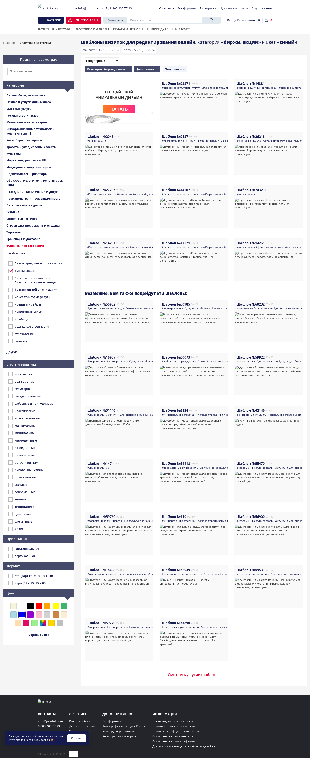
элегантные (23, 521)
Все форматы (112, 721)
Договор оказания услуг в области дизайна (183, 746)
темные (20, 499)
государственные (28, 396)
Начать (119, 109)
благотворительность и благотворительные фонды (35, 280)
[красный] (39, 606)
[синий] (22, 614)
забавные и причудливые (34, 404)
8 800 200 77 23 (49, 726)
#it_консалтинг (190, 141)
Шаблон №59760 (101, 517)
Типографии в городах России (124, 726)
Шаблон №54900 (251, 517)
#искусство (300, 574)
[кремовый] (64, 614)
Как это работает (81, 721)
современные (25, 492)
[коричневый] (56, 614)
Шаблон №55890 (176, 623)
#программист (171, 141)
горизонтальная (27, 549)
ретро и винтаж (26, 462)
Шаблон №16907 (101, 357)
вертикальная (25, 556)
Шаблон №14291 (101, 243)
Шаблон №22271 (176, 83)
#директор (273, 141)
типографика (24, 507)
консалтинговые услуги (32, 297)
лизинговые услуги (29, 312)
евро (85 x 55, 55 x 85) (139, 50)
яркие (19, 529)
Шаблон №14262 (176, 190)
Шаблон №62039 (176, 570)
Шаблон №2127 (175, 137)
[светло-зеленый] (34, 623)
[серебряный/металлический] (60, 623)
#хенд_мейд (208, 627)
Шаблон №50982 (101, 304)
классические (25, 411)
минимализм (24, 433)
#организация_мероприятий (226, 521)
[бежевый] (13, 606)
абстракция (23, 374)
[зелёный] (64, 606)
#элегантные (245, 308)
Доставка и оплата (82, 726)
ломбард (21, 319)
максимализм (25, 426)
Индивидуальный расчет (168, 29)
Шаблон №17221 (176, 243)
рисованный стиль (29, 470)
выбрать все (16, 253)
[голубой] (13, 614)
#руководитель (289, 141)
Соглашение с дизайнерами (172, 736)
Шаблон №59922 (251, 357)
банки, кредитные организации (38, 263)
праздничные (25, 448)
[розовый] (39, 614)
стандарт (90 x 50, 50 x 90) (100, 50)
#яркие (201, 361)
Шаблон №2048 (100, 137)
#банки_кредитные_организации (257, 87)
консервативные (27, 418)
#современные (263, 308)
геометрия (23, 389)
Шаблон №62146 (251, 410)
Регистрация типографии (121, 736)
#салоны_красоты (148, 308)
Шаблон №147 (99, 464)
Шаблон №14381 (251, 83)
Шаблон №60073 (176, 357)
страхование (24, 334)
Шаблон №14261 (251, 243)
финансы (21, 341)
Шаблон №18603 (101, 570)
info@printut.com (50, 721)
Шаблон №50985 (176, 304)
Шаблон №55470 (251, 464)
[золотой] (51, 623)
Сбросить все (38, 635)
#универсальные (98, 308)
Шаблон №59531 (251, 570)
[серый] (47, 614)
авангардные (24, 381)
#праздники (215, 414)
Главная (9, 43)
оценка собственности (32, 326)
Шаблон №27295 (101, 190)
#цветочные (170, 627)
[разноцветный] (43, 623)
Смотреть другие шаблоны (194, 674)
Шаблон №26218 (251, 137)
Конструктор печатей (118, 731)
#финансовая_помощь (270, 247)
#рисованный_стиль (220, 361)
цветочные (23, 514)
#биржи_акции (288, 87)
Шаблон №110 (174, 517)
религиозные (25, 455)
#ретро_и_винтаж (296, 414)
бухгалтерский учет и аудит (36, 290)
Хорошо (76, 738)
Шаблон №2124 (175, 410)
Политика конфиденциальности (175, 731)
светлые (21, 485)
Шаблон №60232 (251, 304)
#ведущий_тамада (195, 414)
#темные (242, 574)
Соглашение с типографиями (173, 741)
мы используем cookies (35, 740)
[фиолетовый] (30, 614)
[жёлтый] (56, 606)
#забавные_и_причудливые (179, 361)
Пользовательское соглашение (174, 726)
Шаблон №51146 (101, 410)
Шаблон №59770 (101, 623)
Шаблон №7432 (250, 190)
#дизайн (142, 574)
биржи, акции (25, 271)
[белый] (22, 606)
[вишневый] (26, 623)
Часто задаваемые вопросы (172, 721)
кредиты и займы (28, 304)
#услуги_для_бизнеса (205, 87)
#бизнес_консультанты (176, 87)
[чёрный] (30, 606)
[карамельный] (18, 623)
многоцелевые (26, 440)
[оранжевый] (47, 606)
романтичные (25, 477)
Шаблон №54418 (176, 464)
